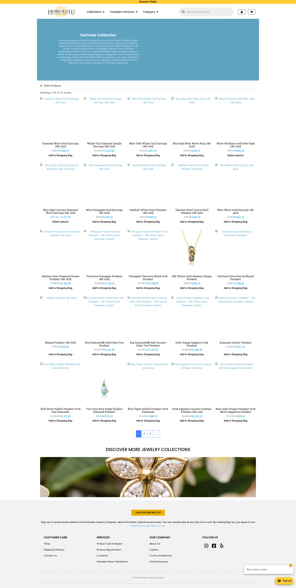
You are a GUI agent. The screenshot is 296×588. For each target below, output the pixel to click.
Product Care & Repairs (109, 543)
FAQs (47, 543)
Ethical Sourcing (158, 561)
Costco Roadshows (161, 555)
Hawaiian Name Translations (112, 561)
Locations (102, 555)
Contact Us (50, 555)
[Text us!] (284, 581)
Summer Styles (148, 1)
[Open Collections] (103, 11)
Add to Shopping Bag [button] (60, 155)
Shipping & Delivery (54, 549)
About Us (155, 543)
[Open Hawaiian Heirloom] (136, 11)
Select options (235, 155)
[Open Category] (157, 11)
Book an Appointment (109, 549)
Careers (154, 549)
